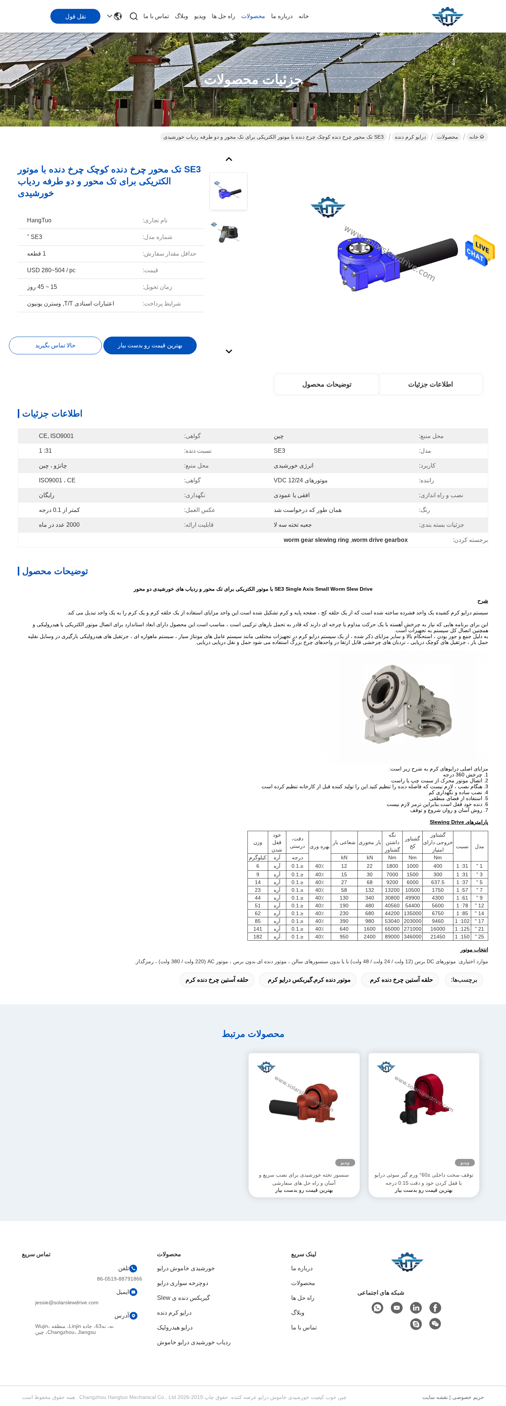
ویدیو (200, 16)
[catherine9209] (416, 1324)
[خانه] (407, 1271)
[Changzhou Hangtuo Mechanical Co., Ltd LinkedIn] (416, 1308)
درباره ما (282, 16)
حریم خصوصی (468, 1397)
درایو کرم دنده (410, 137)
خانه (304, 16)
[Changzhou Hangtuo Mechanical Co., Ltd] (447, 16)
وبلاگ (181, 16)
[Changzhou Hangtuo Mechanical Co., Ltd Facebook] (435, 1308)
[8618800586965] (377, 1308)
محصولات (253, 16)
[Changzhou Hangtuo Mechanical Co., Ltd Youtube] (396, 1308)
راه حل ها (223, 16)
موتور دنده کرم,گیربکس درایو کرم (309, 980)
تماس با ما (156, 16)
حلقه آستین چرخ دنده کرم (401, 980)
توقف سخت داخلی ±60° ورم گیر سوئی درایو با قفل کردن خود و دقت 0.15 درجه (423, 1179)
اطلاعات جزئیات (430, 384)
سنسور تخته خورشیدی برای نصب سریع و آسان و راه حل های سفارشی (304, 1179)
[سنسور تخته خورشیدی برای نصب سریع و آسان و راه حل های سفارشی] (304, 1112)
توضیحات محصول (327, 384)
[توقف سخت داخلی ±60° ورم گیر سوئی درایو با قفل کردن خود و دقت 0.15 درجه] (424, 1112)
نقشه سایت (435, 1397)
